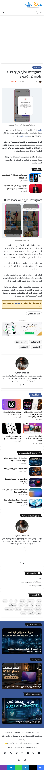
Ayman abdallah (33, 81)
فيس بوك (18, 609)
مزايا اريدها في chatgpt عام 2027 (28, 721)
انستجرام (36, 347)
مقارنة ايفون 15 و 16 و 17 (15, 747)
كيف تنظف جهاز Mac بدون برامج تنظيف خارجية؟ (23, 686)
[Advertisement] (22, 38)
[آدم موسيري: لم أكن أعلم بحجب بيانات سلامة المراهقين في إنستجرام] (35, 188)
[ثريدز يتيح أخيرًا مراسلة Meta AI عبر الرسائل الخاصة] (11, 404)
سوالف (17, 303)
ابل (11, 601)
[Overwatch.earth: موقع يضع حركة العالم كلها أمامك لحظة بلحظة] (35, 503)
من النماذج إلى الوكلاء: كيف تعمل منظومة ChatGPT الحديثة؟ (15, 459)
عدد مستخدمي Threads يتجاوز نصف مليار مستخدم (12, 437)
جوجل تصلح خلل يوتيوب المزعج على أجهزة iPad (15, 480)
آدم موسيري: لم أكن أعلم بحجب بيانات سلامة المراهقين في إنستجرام (15, 187)
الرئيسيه (36, 743)
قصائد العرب (37, 578)
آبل (16, 601)
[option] (22, 641)
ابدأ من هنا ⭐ (9, 743)
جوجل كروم (12, 605)
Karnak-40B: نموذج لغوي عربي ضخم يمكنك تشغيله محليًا (14, 490)
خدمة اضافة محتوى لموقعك (31, 581)
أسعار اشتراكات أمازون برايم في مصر (15, 468)
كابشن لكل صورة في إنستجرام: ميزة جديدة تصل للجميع (33, 438)
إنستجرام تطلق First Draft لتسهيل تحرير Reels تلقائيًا (14, 176)
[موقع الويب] (23, 384)
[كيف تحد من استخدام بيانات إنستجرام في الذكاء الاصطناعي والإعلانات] (32, 404)
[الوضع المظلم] (37, 12)
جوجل (20, 605)
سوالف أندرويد (28, 743)
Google (22, 601)
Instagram (37, 67)
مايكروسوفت (8, 609)
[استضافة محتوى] (22, 328)
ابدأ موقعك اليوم (31, 747)
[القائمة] (41, 12)
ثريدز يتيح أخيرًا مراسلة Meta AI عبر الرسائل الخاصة (12, 413)
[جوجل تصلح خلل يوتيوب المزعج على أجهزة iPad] (35, 482)
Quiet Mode (20, 342)
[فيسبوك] (20, 384)
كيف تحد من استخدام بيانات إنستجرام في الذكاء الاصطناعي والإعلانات (33, 414)
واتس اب (31, 613)
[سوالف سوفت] (32, 5)
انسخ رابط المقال (34, 313)
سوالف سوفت (28, 609)
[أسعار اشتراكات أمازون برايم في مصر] (35, 471)
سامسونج (38, 609)
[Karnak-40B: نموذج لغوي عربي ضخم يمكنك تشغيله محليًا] (35, 492)
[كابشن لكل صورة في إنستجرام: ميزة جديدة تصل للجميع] (32, 428)
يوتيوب (23, 613)
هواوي (39, 613)
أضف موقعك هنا (35, 585)
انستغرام (23, 347)
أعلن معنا (19, 743)
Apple (39, 601)
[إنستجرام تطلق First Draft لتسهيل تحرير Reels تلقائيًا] (35, 177)
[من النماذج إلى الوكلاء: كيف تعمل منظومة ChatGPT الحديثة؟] (35, 461)
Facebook (31, 601)
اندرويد (5, 601)
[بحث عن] (3, 12)
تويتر (32, 605)
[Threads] (25, 760)
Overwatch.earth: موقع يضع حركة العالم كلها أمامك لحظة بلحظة (15, 501)
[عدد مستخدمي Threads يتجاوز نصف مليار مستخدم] (11, 428)
